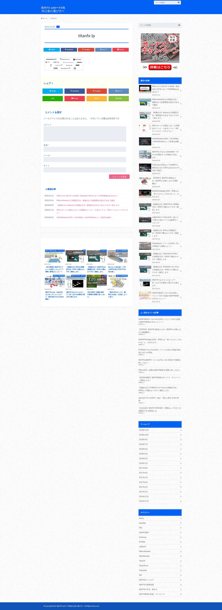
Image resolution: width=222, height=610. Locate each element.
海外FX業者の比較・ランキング (152, 594)
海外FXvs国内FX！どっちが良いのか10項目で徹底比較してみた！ (159, 361)
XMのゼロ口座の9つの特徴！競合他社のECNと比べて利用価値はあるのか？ (87, 196)
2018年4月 (143, 454)
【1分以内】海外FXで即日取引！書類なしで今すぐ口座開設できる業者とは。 (159, 409)
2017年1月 (143, 492)
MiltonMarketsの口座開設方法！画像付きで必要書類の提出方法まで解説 (86, 200)
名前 (46, 145)
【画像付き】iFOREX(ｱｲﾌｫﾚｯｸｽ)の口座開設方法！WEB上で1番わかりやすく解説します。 (165, 271)
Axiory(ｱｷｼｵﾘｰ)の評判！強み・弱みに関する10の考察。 (158, 399)
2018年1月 (143, 463)
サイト (47, 166)
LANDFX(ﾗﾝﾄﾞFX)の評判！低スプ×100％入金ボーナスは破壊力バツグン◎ (165, 221)
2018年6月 (143, 449)
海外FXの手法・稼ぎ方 (148, 589)
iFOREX (142, 542)
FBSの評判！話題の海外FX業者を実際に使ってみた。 (160, 370)
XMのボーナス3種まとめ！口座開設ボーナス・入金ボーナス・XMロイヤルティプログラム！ (92, 211)
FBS (140, 528)
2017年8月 (143, 468)
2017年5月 (143, 478)
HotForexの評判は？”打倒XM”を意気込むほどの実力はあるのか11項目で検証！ (165, 169)
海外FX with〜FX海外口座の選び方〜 (53, 9)
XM (140, 575)
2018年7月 (143, 444)
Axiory (141, 518)
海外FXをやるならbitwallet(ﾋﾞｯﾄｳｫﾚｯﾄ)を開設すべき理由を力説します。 (165, 156)
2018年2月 (143, 459)
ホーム (44, 18)
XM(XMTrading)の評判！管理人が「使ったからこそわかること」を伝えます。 (165, 195)
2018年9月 (143, 440)
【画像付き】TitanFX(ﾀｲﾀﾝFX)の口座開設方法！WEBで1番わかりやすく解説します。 (165, 258)
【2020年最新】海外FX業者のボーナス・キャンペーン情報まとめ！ (159, 379)
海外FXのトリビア (146, 580)
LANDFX (142, 547)
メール (47, 155)
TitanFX (142, 561)
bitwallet (142, 523)
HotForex (142, 537)
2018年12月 (144, 430)
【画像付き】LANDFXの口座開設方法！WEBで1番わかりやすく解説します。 (165, 208)
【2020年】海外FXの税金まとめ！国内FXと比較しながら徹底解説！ (165, 182)
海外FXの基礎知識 (146, 585)
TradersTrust (143, 566)
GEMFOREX (144, 533)
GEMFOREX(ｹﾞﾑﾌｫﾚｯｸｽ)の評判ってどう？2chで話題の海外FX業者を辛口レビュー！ (165, 297)
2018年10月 (144, 435)
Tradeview (143, 570)
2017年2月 (143, 487)
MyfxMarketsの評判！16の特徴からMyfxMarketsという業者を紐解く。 (85, 217)
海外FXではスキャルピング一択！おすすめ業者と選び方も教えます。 (165, 284)
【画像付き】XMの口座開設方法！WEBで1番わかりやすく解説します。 (165, 234)
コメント (48, 125)
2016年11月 (144, 501)
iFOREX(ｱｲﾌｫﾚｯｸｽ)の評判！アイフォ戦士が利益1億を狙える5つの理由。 (159, 351)
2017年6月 (143, 473)
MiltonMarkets (145, 551)
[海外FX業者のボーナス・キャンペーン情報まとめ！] (160, 70)
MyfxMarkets (144, 556)
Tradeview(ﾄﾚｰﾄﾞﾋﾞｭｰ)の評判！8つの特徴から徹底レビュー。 (165, 246)
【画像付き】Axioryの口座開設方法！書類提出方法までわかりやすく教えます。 (89, 205)
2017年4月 (143, 482)
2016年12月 (144, 497)
